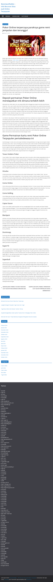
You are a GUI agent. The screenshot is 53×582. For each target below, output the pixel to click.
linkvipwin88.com (5, 437)
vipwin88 (3, 415)
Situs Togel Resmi (5, 442)
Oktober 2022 (4, 357)
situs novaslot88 (4, 548)
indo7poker (3, 427)
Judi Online (3, 368)
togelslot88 (3, 479)
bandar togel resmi (5, 543)
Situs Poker (3, 460)
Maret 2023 (3, 345)
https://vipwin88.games (6, 423)
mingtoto (3, 536)
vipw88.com (3, 425)
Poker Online (15, 60)
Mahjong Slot (4, 494)
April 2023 (3, 343)
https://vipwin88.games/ (6, 422)
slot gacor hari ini (5, 482)
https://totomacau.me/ (6, 446)
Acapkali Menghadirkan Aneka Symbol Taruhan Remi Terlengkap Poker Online (18, 313)
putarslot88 (3, 477)
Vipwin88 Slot (4, 416)
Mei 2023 (3, 341)
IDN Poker (3, 517)
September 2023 (4, 336)
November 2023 (4, 332)
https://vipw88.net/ (5, 401)
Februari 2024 (4, 325)
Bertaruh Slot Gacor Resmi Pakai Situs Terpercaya (12, 301)
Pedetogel (3, 541)
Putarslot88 (3, 551)
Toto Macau (4, 532)
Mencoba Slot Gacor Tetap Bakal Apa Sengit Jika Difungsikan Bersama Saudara (19, 316)
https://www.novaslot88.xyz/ (7, 467)
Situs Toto (3, 458)
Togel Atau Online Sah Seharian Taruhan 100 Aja (12, 309)
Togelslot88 (3, 520)
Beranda (8, 16)
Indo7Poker (3, 430)
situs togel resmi (4, 448)
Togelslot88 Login (5, 461)
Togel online (4, 537)
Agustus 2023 (4, 339)
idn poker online (4, 428)
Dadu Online (4, 505)
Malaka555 (3, 411)
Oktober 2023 (4, 334)
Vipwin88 (3, 390)
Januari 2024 (4, 327)
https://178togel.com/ (6, 484)
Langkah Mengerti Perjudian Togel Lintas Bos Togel (12, 305)
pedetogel (3, 449)
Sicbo (2, 506)
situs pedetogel (4, 453)
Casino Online (4, 365)
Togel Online (4, 374)
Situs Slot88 (3, 492)
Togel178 (3, 418)
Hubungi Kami (15, 16)
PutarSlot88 (3, 397)
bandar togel (4, 465)
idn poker (3, 394)
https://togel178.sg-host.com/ (7, 487)
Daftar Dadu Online (5, 512)
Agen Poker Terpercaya (6, 513)
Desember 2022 (4, 352)
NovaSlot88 (3, 527)
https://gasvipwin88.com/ (6, 439)
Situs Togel (3, 539)
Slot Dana (3, 409)
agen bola (3, 558)
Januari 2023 (4, 350)
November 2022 (4, 355)
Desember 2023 (4, 330)
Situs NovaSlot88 (5, 563)
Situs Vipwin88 (4, 556)
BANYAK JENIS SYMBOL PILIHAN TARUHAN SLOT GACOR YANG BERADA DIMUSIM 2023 (14, 287)
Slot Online (25, 16)
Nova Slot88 (4, 396)
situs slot (3, 534)
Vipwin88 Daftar (4, 408)
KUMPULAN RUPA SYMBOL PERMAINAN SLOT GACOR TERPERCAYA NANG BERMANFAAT (39, 288)
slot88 (2, 441)
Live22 (2, 475)
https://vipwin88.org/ (5, 404)
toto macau (3, 463)
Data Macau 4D (4, 510)
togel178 (3, 392)
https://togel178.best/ (6, 486)
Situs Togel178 (4, 420)
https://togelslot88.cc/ (6, 413)
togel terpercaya (4, 454)
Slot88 (2, 406)
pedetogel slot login (5, 451)
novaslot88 (3, 444)
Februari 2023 (4, 348)
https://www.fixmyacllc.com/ (7, 403)
